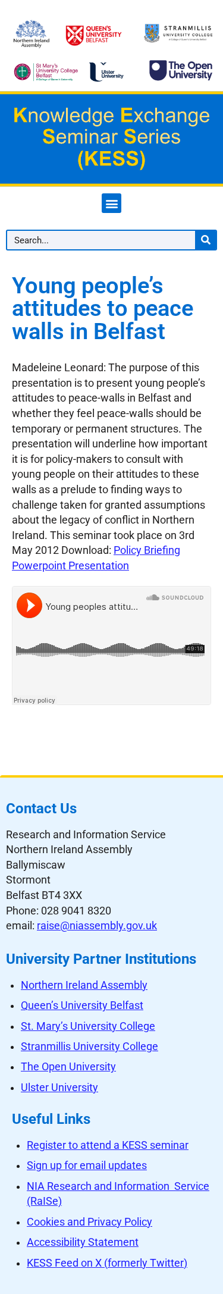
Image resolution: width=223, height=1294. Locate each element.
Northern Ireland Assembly (84, 985)
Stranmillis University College (89, 1046)
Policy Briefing (147, 550)
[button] (111, 203)
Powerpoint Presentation (70, 566)
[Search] (205, 240)
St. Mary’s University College (88, 1026)
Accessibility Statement (83, 1242)
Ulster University (59, 1088)
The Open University (68, 1067)
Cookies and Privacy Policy (89, 1222)
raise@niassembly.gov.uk (97, 926)
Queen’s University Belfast (82, 1005)
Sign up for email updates (87, 1165)
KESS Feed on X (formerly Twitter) (107, 1263)
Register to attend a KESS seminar (108, 1145)
